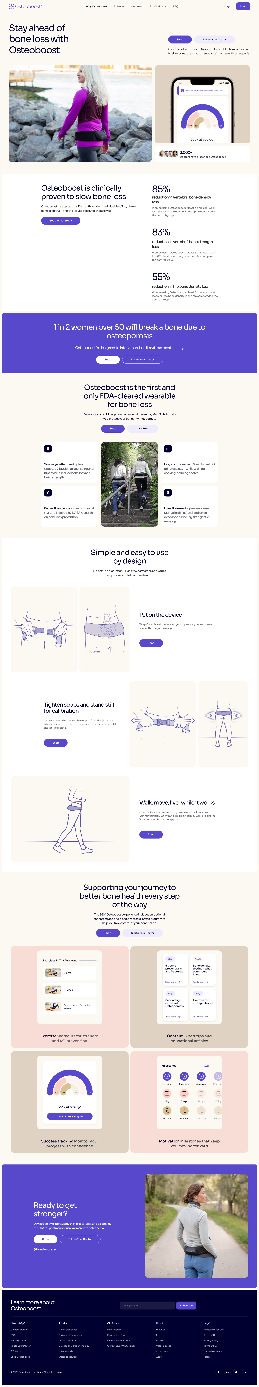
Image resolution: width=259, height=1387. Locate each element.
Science (119, 6)
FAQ (175, 6)
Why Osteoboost (96, 6)
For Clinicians (158, 6)
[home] (25, 6)
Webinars (137, 6)
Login (227, 6)
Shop (243, 6)
